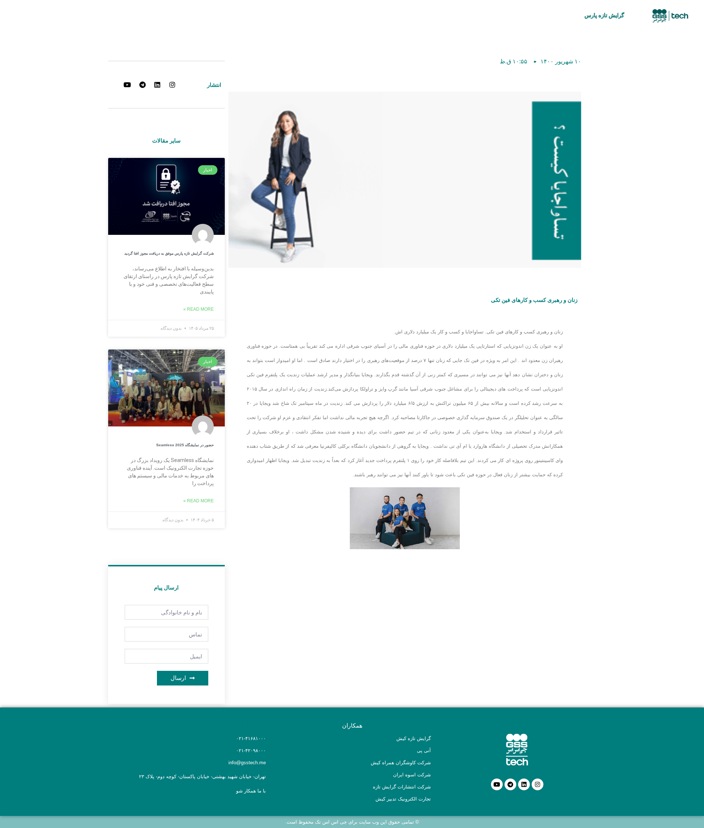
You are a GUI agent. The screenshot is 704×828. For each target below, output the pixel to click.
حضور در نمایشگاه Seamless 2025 (185, 445)
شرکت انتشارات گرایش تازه (402, 787)
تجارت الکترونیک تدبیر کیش (403, 799)
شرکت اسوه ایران (412, 774)
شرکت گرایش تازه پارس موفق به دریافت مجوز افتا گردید (169, 253)
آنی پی (424, 750)
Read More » (198, 309)
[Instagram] (537, 784)
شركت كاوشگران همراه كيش (401, 762)
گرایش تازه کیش (413, 738)
